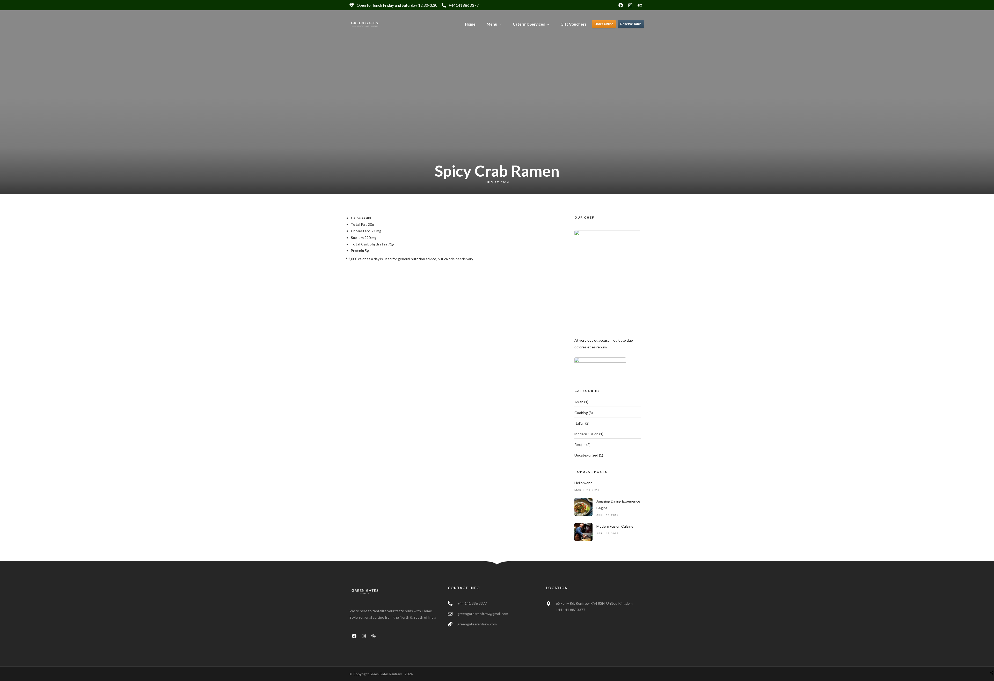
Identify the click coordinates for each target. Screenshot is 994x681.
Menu (492, 24)
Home (470, 24)
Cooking (581, 412)
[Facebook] (620, 5)
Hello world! (584, 483)
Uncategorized (586, 455)
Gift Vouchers (573, 24)
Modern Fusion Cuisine (614, 526)
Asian (578, 402)
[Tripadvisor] (640, 5)
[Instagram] (630, 5)
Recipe (580, 444)
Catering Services (529, 24)
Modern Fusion (586, 434)
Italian (579, 423)
